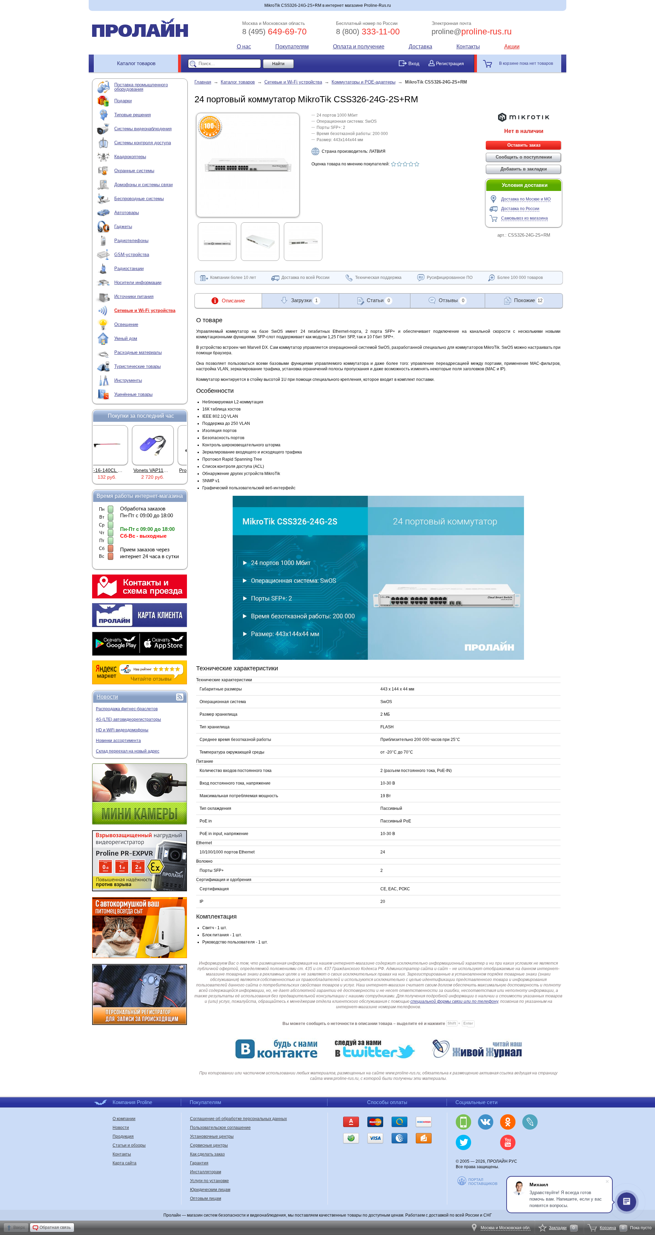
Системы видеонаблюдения (143, 128)
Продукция (123, 1136)
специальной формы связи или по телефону (454, 1001)
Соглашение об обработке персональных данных (238, 1118)
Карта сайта (124, 1163)
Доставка (420, 46)
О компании (124, 1118)
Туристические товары (137, 366)
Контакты (468, 46)
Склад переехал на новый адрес (127, 751)
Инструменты (128, 380)
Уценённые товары (133, 394)
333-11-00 (368, 31)
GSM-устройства (131, 254)
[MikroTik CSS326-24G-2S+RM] (248, 212)
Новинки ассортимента (118, 740)
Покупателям (292, 46)
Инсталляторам (205, 1172)
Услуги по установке (209, 1180)
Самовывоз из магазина (524, 218)
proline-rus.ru (472, 31)
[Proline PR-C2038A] (163, 445)
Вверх (19, 1227)
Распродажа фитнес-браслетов (127, 708)
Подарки (123, 100)
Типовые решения (132, 114)
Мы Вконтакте (485, 1122)
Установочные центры (212, 1136)
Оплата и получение (358, 46)
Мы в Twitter (463, 1142)
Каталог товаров (136, 63)
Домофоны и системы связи (143, 184)
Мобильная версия (463, 1122)
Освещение (126, 324)
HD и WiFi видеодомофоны (122, 730)
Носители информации (137, 282)
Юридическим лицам (210, 1189)
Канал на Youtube (507, 1142)
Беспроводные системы (139, 198)
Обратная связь (55, 1227)
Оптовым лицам (205, 1198)
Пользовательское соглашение (220, 1127)
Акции (512, 46)
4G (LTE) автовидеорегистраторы (128, 719)
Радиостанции (129, 268)
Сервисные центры (209, 1145)
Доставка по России (520, 208)
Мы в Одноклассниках (507, 1122)
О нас (244, 46)
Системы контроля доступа (142, 142)
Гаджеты (123, 226)
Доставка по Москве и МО (526, 199)
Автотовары (126, 212)
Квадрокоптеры (130, 156)
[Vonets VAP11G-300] (117, 445)
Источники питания (134, 296)
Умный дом (125, 338)
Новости (107, 697)
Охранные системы (134, 170)
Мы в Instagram (485, 1142)
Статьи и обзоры (129, 1145)
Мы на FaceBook (530, 1142)
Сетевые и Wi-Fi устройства (144, 310)
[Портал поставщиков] (478, 1184)
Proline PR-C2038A (165, 470)
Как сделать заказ (207, 1154)
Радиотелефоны (131, 240)
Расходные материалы (138, 352)
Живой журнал (530, 1122)
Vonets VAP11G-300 (120, 470)
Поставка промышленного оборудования (141, 87)
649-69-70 (274, 31)
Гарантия (199, 1163)
